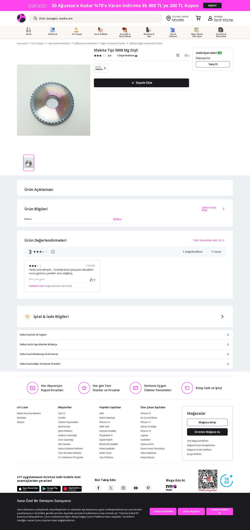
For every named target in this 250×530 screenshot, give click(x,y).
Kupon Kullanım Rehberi (70, 448)
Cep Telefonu (106, 457)
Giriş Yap (228, 19)
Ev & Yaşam (37, 43)
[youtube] (135, 491)
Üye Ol (218, 19)
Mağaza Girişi (207, 422)
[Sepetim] (198, 18)
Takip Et (213, 64)
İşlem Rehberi (65, 431)
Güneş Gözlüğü (148, 426)
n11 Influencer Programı (70, 457)
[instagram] (123, 491)
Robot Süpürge (107, 417)
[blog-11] (175, 488)
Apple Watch (106, 439)
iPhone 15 (146, 413)
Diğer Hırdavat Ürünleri (113, 43)
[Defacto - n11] (125, 5)
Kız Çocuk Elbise (149, 417)
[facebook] (98, 491)
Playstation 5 (106, 435)
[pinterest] (148, 491)
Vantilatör (146, 439)
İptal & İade (64, 426)
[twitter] (111, 491)
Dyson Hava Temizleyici (153, 448)
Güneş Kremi (147, 444)
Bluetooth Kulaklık (108, 444)
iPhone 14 (104, 422)
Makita (117, 219)
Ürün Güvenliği (65, 439)
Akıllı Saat (104, 426)
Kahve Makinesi (148, 453)
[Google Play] (51, 489)
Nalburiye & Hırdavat (85, 43)
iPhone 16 (146, 431)
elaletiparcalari (206, 53)
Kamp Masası (147, 457)
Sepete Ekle (144, 82)
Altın (101, 413)
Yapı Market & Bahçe (59, 43)
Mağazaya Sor (203, 57)
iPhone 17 (146, 422)
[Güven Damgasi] (226, 480)
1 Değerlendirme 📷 (127, 55)
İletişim (20, 422)
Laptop (144, 435)
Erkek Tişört (105, 453)
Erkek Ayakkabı (107, 448)
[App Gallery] (72, 489)
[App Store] (28, 489)
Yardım (62, 417)
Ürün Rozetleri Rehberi (70, 453)
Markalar (21, 417)
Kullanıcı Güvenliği (67, 435)
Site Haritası (64, 444)
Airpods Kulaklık (107, 431)
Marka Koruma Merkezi (29, 413)
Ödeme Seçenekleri (68, 422)
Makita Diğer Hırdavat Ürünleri (146, 43)
